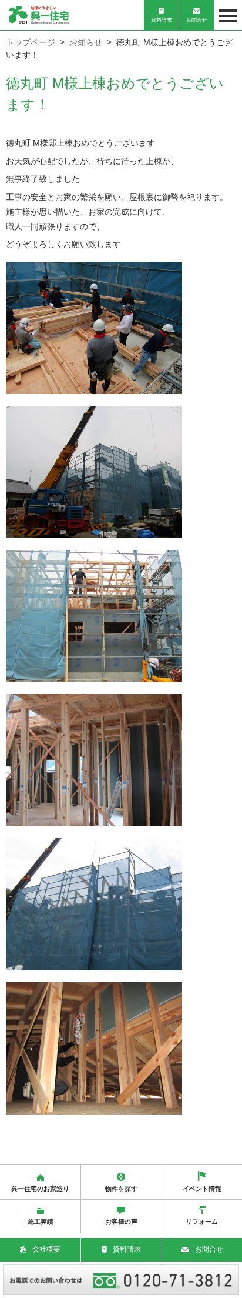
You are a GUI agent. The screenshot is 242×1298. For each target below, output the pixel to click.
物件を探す (121, 1188)
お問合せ (196, 20)
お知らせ (85, 42)
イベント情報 (202, 1188)
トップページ (30, 42)
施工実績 (40, 1221)
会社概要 (46, 1249)
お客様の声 (121, 1221)
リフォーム (202, 1221)
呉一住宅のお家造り (40, 1188)
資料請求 (161, 20)
